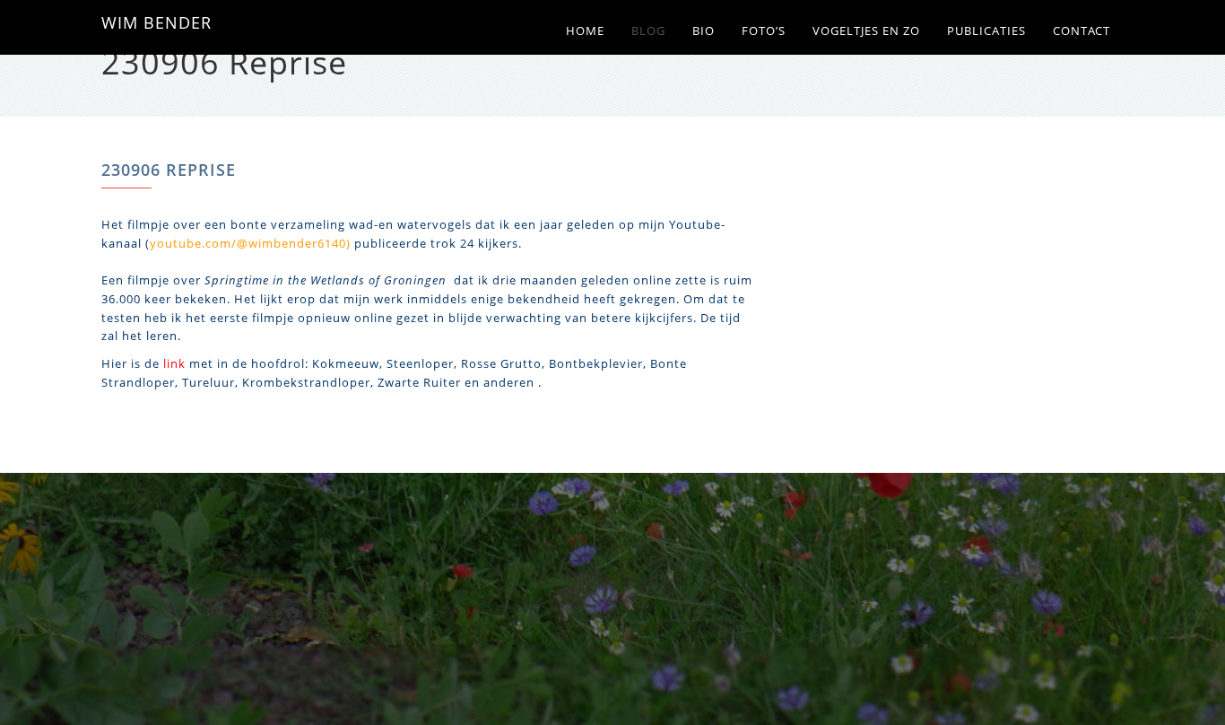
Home (585, 31)
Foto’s (764, 31)
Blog (648, 31)
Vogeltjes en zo (866, 31)
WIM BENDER (156, 22)
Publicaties (986, 31)
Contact (1081, 31)
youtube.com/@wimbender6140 (248, 243)
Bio (703, 31)
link (174, 363)
